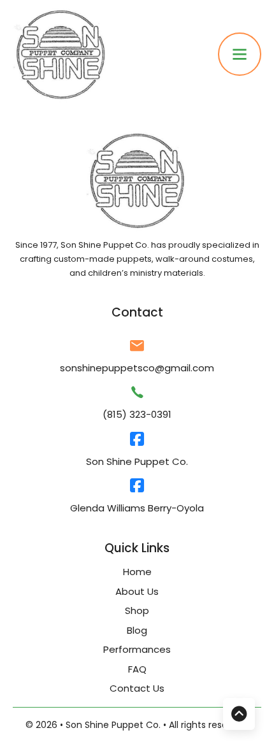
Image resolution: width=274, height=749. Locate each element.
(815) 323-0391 (137, 414)
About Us (137, 591)
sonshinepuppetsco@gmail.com (137, 367)
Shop (137, 610)
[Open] (239, 54)
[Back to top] (239, 714)
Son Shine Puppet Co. (137, 461)
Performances (137, 649)
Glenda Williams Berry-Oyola (137, 508)
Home (137, 571)
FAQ (137, 669)
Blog (137, 630)
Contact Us (137, 688)
